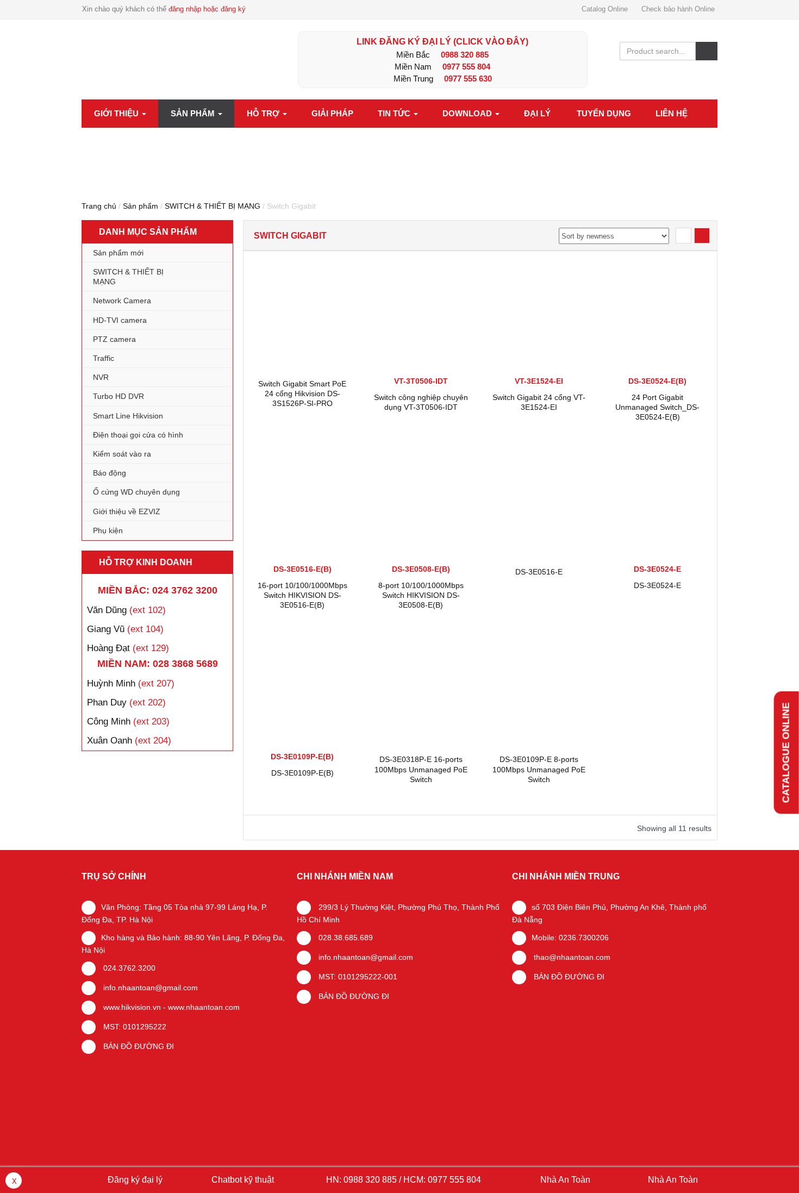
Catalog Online (605, 9)
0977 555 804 (466, 66)
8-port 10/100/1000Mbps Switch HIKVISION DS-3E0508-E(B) (421, 595)
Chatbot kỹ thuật (241, 1179)
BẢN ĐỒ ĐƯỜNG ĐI (137, 1046)
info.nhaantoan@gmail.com (149, 987)
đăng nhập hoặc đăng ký (207, 9)
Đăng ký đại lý (134, 1179)
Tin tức (395, 113)
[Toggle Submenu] (214, 277)
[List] (683, 235)
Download (468, 113)
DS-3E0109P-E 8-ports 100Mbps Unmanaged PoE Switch (538, 769)
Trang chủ (99, 206)
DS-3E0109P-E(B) (302, 773)
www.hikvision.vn (131, 1007)
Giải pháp (332, 113)
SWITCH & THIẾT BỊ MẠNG (212, 206)
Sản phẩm (194, 113)
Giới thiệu (117, 113)
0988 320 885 (465, 54)
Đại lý (537, 113)
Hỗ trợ (264, 113)
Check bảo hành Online (678, 9)
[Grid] (702, 235)
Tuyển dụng (604, 113)
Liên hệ (672, 113)
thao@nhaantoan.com (571, 957)
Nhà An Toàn (565, 1179)
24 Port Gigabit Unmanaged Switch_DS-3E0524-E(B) (657, 407)
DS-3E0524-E (657, 585)
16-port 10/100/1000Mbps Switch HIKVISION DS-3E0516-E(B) (302, 595)
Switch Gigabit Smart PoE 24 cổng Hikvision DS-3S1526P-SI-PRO (302, 393)
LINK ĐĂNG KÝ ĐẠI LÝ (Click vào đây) (442, 41)
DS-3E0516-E (539, 571)
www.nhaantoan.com (204, 1007)
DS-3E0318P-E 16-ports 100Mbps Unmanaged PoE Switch (420, 769)
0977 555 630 (468, 78)
